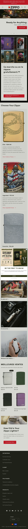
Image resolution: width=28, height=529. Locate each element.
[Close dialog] (26, 249)
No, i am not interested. (14, 278)
